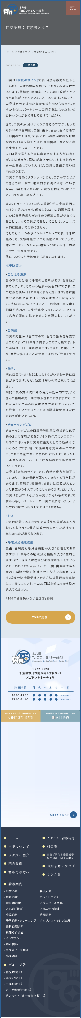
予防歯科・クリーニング (21, 920)
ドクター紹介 (18, 855)
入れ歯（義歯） (15, 909)
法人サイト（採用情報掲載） (23, 996)
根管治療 (12, 897)
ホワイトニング (49, 897)
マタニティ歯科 (49, 909)
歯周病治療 (13, 903)
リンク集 (54, 874)
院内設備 (15, 863)
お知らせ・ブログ (61, 866)
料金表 (52, 846)
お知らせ (22, 51)
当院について (18, 846)
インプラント (14, 938)
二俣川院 (12, 984)
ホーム (10, 51)
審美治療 (46, 891)
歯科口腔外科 (15, 926)
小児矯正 (12, 956)
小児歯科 (12, 915)
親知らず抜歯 (14, 932)
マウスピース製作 (51, 903)
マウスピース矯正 (17, 950)
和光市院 (12, 972)
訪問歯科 (46, 915)
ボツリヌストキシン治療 (55, 920)
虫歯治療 (12, 891)
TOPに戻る (39, 617)
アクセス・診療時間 (60, 837)
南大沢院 (12, 978)
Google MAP (59, 815)
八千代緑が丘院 (16, 990)
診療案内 (15, 883)
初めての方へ (18, 872)
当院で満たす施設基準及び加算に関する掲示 (60, 856)
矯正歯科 (12, 944)
